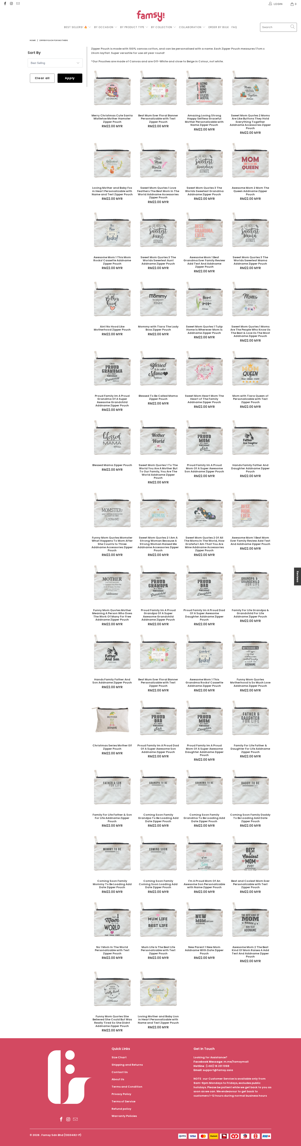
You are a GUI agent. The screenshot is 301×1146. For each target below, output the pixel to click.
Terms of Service (123, 1101)
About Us (118, 1079)
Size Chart (119, 1057)
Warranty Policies (124, 1116)
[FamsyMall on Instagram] (11, 4)
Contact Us (120, 1072)
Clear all (42, 78)
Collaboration (190, 27)
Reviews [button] (298, 576)
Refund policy (121, 1109)
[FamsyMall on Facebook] (5, 4)
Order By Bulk (218, 27)
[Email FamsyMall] (18, 4)
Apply (70, 78)
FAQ (234, 27)
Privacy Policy (121, 1094)
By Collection (161, 27)
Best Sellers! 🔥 (76, 27)
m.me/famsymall (236, 1062)
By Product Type (132, 27)
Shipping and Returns (127, 1065)
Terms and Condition (127, 1087)
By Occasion (103, 27)
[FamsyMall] (150, 16)
